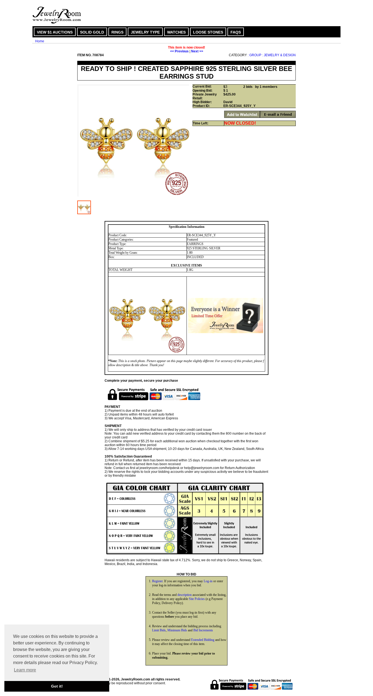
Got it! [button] (57, 686)
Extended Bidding (202, 640)
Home (39, 41)
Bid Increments (203, 630)
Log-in (208, 581)
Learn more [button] (25, 670)
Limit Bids (159, 630)
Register (157, 581)
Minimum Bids (177, 630)
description (184, 595)
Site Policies (197, 599)
